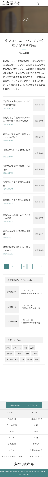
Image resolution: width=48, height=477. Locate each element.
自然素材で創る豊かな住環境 (16, 200)
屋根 (27, 354)
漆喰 (25, 348)
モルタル (19, 354)
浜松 (8, 348)
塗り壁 (29, 359)
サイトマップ (36, 456)
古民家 (34, 354)
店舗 (22, 359)
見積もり (9, 354)
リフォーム (17, 348)
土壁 (32, 348)
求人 (36, 359)
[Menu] (44, 3)
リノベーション (12, 359)
